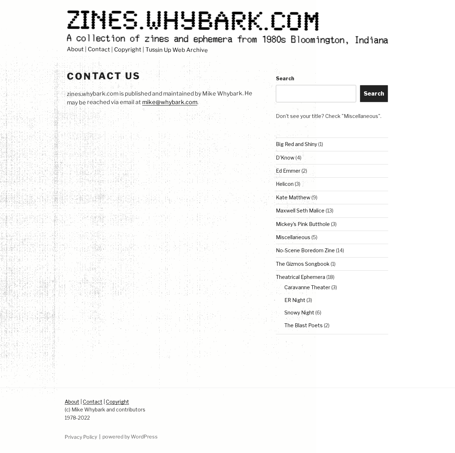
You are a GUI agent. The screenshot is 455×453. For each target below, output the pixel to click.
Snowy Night (299, 312)
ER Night (294, 300)
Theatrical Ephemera (300, 277)
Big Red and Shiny (296, 144)
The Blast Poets (303, 325)
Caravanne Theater (307, 287)
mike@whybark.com (169, 102)
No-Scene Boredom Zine (305, 250)
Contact (99, 49)
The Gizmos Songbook (303, 264)
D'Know (285, 158)
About (75, 49)
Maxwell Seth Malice (300, 210)
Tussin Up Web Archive (176, 50)
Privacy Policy (81, 436)
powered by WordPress (130, 436)
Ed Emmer (288, 171)
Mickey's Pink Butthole (303, 224)
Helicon (285, 184)
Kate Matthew (293, 197)
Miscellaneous (293, 237)
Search (285, 78)
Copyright (127, 49)
